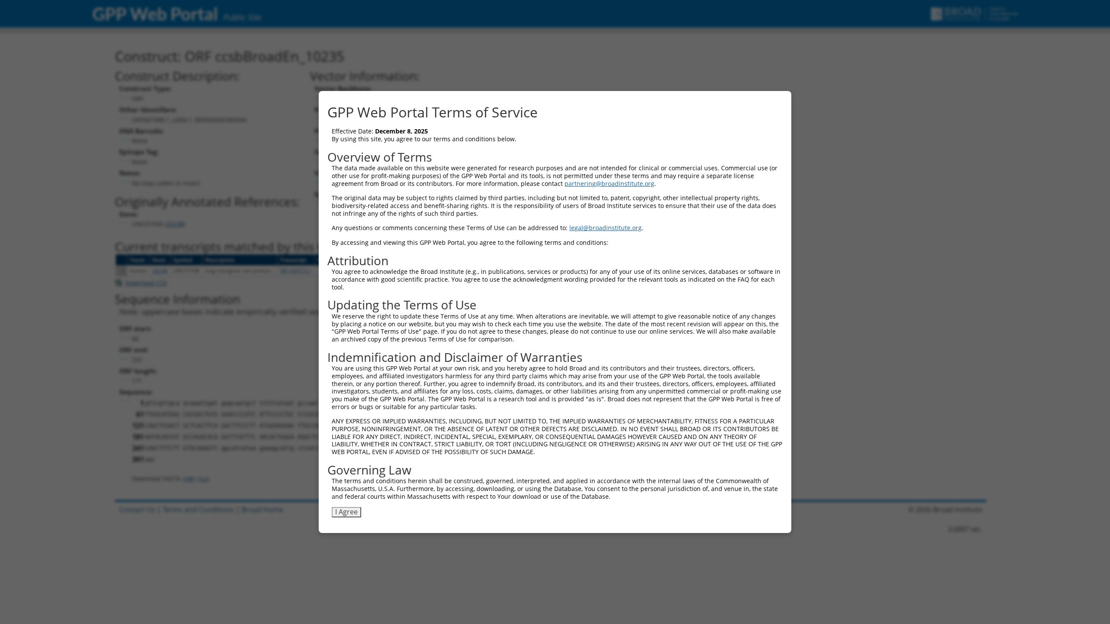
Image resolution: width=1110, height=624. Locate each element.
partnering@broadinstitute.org (609, 183)
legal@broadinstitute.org (605, 228)
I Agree (346, 512)
